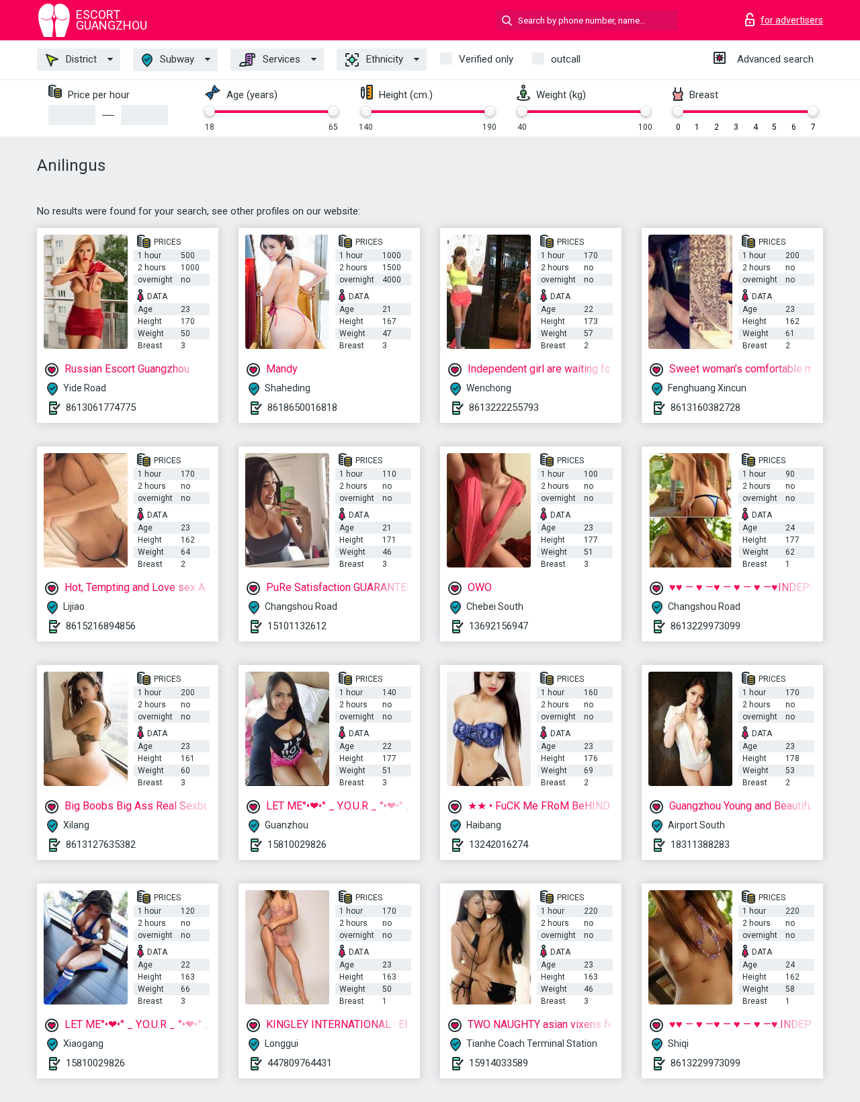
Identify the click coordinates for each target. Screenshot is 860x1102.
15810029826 (297, 844)
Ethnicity (383, 59)
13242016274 (498, 844)
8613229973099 (705, 626)
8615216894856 (101, 626)
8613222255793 (504, 407)
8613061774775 (101, 407)
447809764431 (299, 1063)
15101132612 (297, 626)
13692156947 (498, 626)
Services (280, 59)
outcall (565, 59)
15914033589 (498, 1063)
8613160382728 (705, 407)
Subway (175, 59)
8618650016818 (302, 407)
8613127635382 (101, 844)
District (80, 59)
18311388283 (700, 844)
